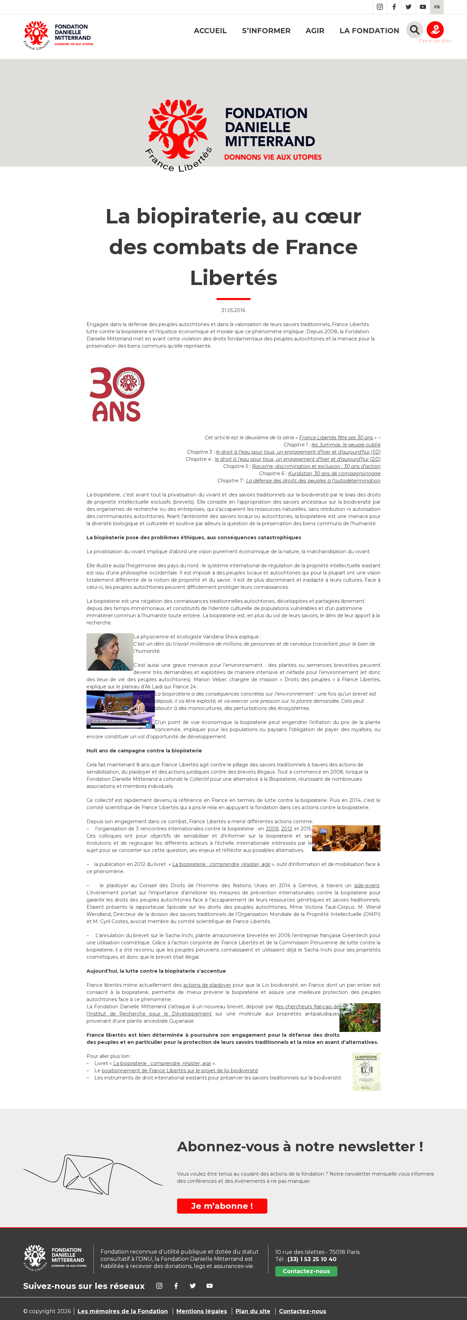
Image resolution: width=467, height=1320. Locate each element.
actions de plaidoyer (207, 985)
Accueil (210, 30)
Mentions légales (201, 1311)
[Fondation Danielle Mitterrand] (58, 36)
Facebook (394, 7)
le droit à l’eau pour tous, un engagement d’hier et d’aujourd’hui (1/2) (298, 452)
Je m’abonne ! (222, 1206)
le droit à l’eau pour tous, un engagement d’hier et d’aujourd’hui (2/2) (298, 459)
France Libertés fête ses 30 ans (336, 438)
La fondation (369, 30)
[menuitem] (437, 7)
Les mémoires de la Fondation (123, 1311)
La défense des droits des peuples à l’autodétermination (313, 481)
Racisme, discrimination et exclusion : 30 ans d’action (316, 466)
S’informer (266, 30)
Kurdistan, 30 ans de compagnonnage (334, 473)
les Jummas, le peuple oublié (346, 445)
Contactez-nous (306, 1271)
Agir (315, 30)
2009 (272, 829)
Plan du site (253, 1311)
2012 (286, 829)
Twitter (409, 7)
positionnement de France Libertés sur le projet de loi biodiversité (180, 1070)
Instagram (380, 7)
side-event (366, 885)
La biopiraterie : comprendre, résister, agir (221, 864)
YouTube (423, 7)
